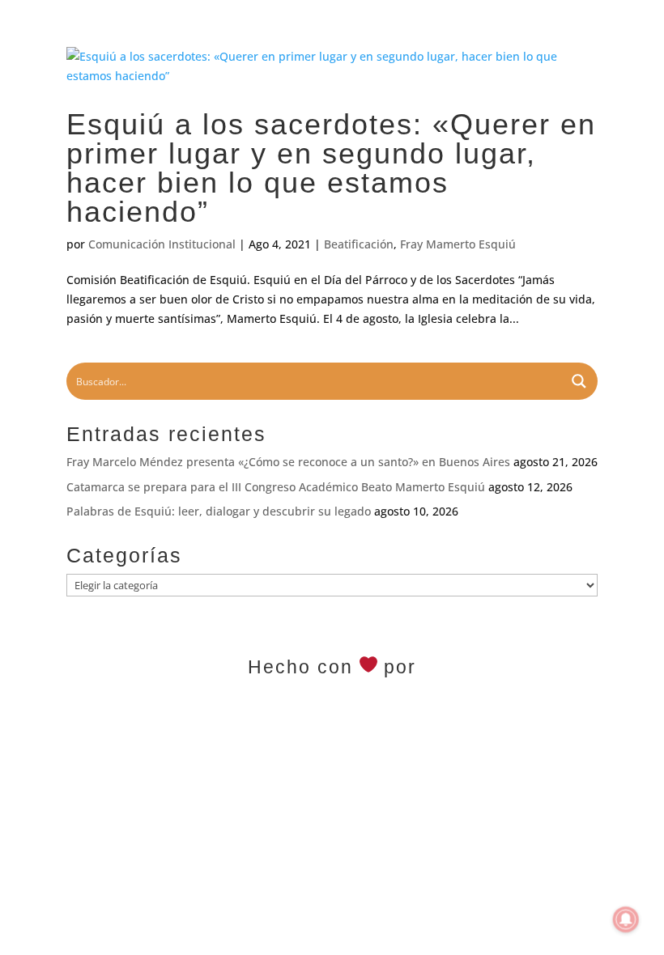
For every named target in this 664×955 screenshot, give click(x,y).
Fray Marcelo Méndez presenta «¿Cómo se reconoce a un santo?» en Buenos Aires (288, 461)
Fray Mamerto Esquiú (458, 244)
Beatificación (359, 244)
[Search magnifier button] (579, 381)
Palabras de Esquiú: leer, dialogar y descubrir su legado (218, 511)
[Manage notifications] (626, 919)
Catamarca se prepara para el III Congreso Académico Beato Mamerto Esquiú (275, 486)
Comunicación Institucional (162, 244)
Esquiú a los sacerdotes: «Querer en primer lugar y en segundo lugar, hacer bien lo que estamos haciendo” (331, 168)
